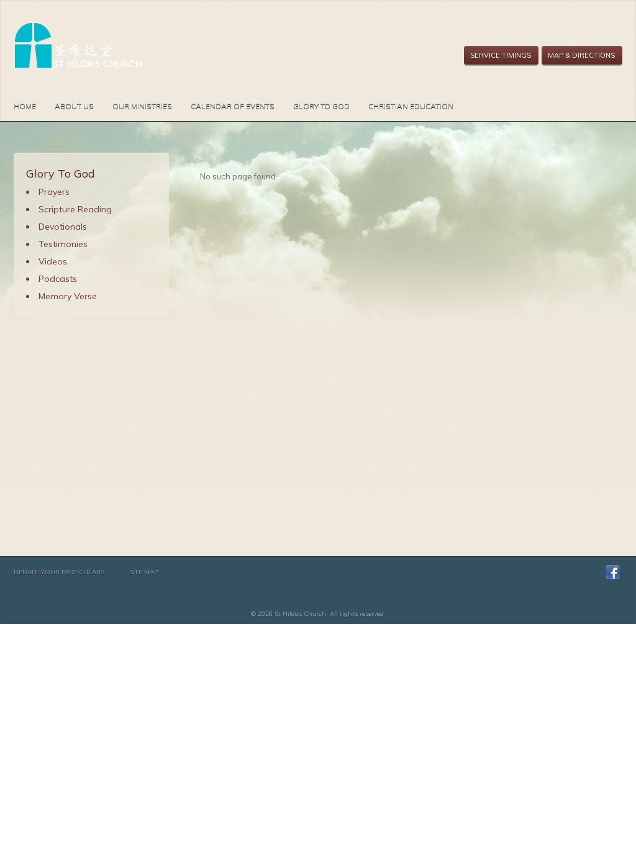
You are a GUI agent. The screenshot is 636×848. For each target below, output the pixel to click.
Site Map (143, 572)
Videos (53, 261)
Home (25, 106)
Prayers (54, 191)
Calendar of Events (233, 106)
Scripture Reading (75, 209)
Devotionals (63, 226)
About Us (74, 106)
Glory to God (321, 106)
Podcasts (58, 278)
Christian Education (410, 106)
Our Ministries (142, 106)
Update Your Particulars (59, 572)
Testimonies (63, 244)
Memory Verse (68, 296)
